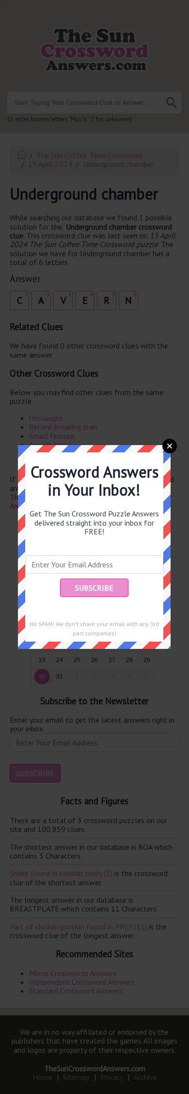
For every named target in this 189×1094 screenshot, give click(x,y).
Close (169, 446)
